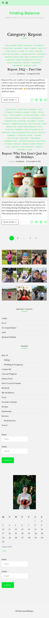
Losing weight (28, 54)
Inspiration (11, 121)
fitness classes (22, 112)
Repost (27, 63)
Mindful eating (19, 124)
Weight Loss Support (23, 147)
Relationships (14, 63)
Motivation (35, 124)
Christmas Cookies (26, 109)
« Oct (4, 551)
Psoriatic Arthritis (9, 402)
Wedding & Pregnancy (13, 365)
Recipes (5, 407)
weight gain (29, 144)
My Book (5, 388)
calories (38, 45)
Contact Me (6, 369)
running (36, 63)
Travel (4, 425)
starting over (24, 135)
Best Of (5, 355)
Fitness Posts (7, 379)
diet (40, 109)
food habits (16, 115)
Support (24, 138)
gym (43, 115)
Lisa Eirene (21, 74)
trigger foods (26, 141)
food (34, 112)
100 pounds (10, 45)
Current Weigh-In (9, 374)
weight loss (30, 65)
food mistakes (31, 115)
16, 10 (4, 323)
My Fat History (8, 393)
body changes (25, 45)
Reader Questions (14, 57)
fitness (33, 48)
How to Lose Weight (32, 118)
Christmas (10, 109)
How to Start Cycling (31, 51)
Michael (42, 54)
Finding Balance (24, 13)
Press (4, 397)
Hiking (7, 360)
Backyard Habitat (9, 337)
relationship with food (29, 60)
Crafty (4, 318)
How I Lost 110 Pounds (11, 383)
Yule (30, 150)
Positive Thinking (14, 129)
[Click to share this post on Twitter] (36, 100)
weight (17, 144)
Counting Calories (12, 48)
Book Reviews (10, 421)
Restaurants (7, 411)
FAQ (26, 48)
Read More (9, 100)
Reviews (5, 416)
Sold (4, 332)
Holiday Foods (12, 118)
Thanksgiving (10, 141)
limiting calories (11, 54)
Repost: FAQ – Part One (24, 69)
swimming (17, 65)
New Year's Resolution (30, 127)
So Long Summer (9, 328)
